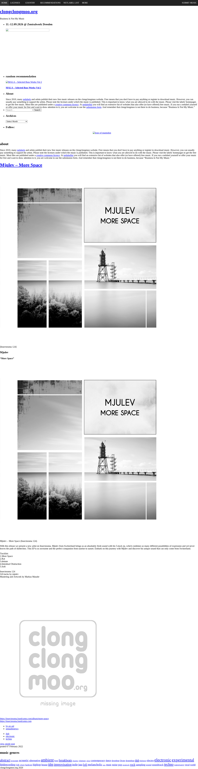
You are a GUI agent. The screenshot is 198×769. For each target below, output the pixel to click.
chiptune (82, 761)
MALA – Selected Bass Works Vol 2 (23, 87)
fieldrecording (8, 764)
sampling (140, 764)
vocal (187, 764)
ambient (47, 760)
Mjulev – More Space (21, 165)
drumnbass (130, 761)
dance (108, 760)
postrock (126, 765)
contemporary (98, 760)
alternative (34, 760)
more (85, 3)
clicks (88, 761)
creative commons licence (67, 104)
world (193, 764)
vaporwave (179, 765)
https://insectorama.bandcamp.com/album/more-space (24, 718)
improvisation (63, 764)
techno (9, 739)
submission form (93, 107)
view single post (7, 744)
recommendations (50, 3)
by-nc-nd (10, 726)
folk (17, 765)
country (30, 3)
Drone (122, 760)
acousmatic (14, 761)
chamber (75, 761)
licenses (15, 3)
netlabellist (87, 104)
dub (7, 733)
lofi (85, 764)
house (44, 764)
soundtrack (158, 764)
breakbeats (65, 760)
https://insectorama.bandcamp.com (15, 721)
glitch (22, 765)
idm (50, 764)
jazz (80, 764)
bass (56, 760)
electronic (10, 736)
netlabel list (71, 3)
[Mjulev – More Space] (87, 344)
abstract (5, 760)
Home (4, 3)
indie (75, 764)
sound (148, 765)
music (108, 764)
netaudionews (12, 729)
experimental (183, 760)
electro (150, 760)
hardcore (28, 765)
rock (132, 764)
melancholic (95, 764)
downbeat (115, 761)
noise (115, 764)
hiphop (37, 764)
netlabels (27, 99)
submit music (189, 3)
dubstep (143, 761)
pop (120, 764)
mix (104, 765)
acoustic (24, 760)
